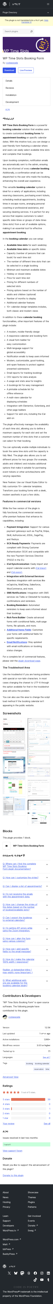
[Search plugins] (31, 31)
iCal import (41, 568)
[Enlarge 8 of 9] (46, 803)
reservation (38, 1069)
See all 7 (46, 1057)
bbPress (8, 1249)
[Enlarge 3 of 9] (21, 779)
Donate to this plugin (13, 1175)
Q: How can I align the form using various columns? (16, 939)
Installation (11, 95)
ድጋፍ (7, 109)
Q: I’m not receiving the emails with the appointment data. (18, 895)
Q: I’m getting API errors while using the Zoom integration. (17, 929)
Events (31, 1220)
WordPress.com (12, 1239)
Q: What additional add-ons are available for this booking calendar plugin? (15, 983)
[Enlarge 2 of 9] (21, 760)
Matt (6, 1244)
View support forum (12, 1150)
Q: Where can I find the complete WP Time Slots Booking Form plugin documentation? (19, 866)
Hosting (6, 1202)
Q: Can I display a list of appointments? (22, 886)
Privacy (6, 1207)
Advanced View (10, 1077)
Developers (8, 1225)
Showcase (33, 1192)
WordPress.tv (11, 1230)
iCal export (16, 572)
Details (9, 80)
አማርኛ (12, 1266)
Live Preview (26, 70)
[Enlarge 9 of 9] (46, 816)
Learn (5, 1216)
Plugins (31, 1202)
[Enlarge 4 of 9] (21, 800)
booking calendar (42, 1064)
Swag (32, 1230)
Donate (33, 1225)
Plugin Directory (10, 12)
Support (7, 1220)
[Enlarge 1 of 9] (21, 721)
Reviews (10, 88)
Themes (32, 1197)
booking (29, 1064)
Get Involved (34, 1216)
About (6, 1192)
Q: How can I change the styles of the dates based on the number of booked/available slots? (20, 907)
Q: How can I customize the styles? (20, 877)
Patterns (32, 1207)
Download (9, 70)
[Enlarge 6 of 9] (46, 770)
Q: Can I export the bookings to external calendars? (17, 919)
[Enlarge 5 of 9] (46, 721)
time (47, 1069)
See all (47, 1123)
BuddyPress (10, 1254)
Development (12, 102)
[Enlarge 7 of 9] (46, 782)
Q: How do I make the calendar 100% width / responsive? (18, 960)
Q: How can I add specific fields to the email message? (17, 950)
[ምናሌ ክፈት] (48, 4)
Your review (8, 1123)
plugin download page (29, 660)
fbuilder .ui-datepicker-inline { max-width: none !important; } (18, 971)
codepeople (12, 62)
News (5, 1197)
